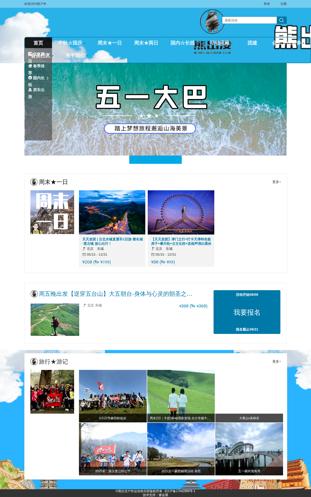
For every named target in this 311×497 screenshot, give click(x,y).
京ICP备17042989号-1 (179, 491)
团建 (252, 42)
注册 (283, 4)
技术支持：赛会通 (155, 495)
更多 (275, 182)
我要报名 (247, 312)
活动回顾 (220, 42)
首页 (38, 42)
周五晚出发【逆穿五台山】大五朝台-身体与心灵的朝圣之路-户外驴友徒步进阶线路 (116, 294)
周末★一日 (110, 42)
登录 (267, 4)
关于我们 (75, 55)
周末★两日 (146, 42)
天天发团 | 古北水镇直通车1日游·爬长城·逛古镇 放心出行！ (112, 241)
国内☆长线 (183, 42)
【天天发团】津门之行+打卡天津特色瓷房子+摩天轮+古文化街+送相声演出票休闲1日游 (181, 241)
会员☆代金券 (286, 42)
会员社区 (40, 55)
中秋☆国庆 (70, 42)
